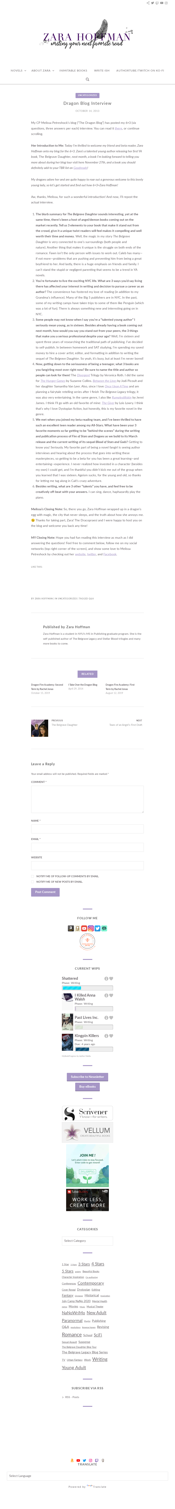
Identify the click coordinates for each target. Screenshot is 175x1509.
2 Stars (74, 1265)
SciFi (98, 1335)
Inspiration (105, 1296)
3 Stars (84, 1264)
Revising (103, 1327)
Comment (38, 782)
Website (36, 857)
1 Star (65, 1264)
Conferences (69, 1283)
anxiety (78, 1272)
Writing (99, 1359)
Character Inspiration (73, 1277)
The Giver (108, 403)
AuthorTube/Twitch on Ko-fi (140, 70)
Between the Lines (105, 381)
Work (87, 1360)
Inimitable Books (73, 70)
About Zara (41, 70)
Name (36, 821)
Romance (72, 1334)
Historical (92, 1295)
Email (36, 839)
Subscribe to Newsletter (87, 1077)
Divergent (83, 375)
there (118, 128)
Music (82, 1307)
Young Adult (74, 1367)
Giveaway (79, 1296)
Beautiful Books (91, 1271)
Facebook (109, 554)
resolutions (75, 1327)
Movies (73, 1306)
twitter (91, 554)
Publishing (99, 1321)
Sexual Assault (69, 1342)
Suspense (84, 1342)
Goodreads (80, 168)
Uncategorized (87, 95)
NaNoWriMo (73, 1313)
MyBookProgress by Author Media (76, 1056)
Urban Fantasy (75, 1360)
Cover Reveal (69, 1290)
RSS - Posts (72, 1397)
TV (63, 1360)
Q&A (91, 599)
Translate (99, 1487)
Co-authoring (92, 1277)
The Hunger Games (53, 381)
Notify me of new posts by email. (59, 882)
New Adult (96, 1313)
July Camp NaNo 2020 (76, 1301)
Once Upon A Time (116, 386)
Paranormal (72, 1320)
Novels (17, 70)
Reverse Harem (89, 1327)
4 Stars (97, 1264)
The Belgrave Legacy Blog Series (85, 1352)
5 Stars (67, 1271)
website (80, 554)
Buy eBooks (87, 1086)
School (87, 1335)
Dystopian (83, 1289)
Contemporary (91, 1283)
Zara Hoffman (44, 599)
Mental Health (99, 1301)
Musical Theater (95, 1306)
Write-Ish (102, 70)
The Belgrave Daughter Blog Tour (79, 1347)
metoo (64, 1307)
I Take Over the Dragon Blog (82, 685)
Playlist (87, 1321)
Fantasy (67, 1295)
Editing (96, 1289)
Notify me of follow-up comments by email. (67, 876)
